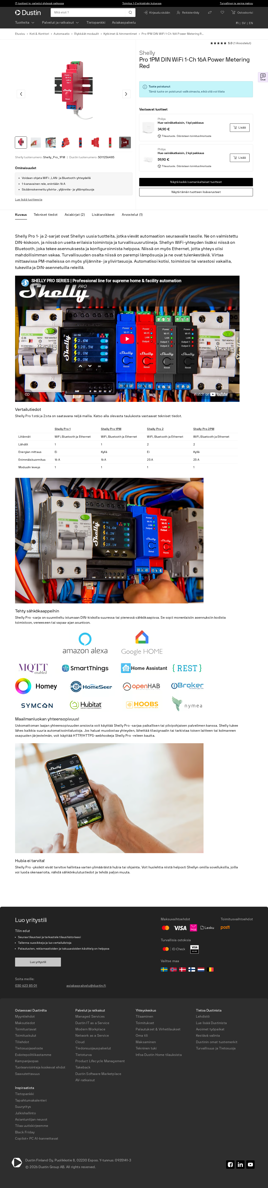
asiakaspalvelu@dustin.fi (86, 986)
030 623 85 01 (26, 986)
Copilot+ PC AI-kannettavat (36, 1138)
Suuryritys (23, 1107)
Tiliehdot (22, 1042)
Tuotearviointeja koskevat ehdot (40, 1067)
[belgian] (210, 970)
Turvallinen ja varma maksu (236, 3)
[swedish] (164, 970)
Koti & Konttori (39, 34)
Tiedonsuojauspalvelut (93, 1048)
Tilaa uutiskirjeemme (31, 1126)
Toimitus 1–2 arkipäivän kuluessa (141, 3)
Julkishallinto (25, 1113)
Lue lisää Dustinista (211, 1023)
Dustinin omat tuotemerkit (216, 1042)
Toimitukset (145, 1023)
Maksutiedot (25, 1023)
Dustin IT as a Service (92, 1023)
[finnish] (191, 970)
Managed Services (90, 1016)
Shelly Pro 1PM (111, 429)
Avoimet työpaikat (210, 1029)
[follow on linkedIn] (240, 1164)
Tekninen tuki (146, 1048)
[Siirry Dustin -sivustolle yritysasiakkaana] (28, 12)
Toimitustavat (26, 1029)
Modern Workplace (90, 1029)
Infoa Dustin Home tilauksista (159, 1055)
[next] (126, 94)
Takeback (83, 1067)
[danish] (182, 970)
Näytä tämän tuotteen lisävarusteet (196, 192)
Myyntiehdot (25, 1016)
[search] (130, 12)
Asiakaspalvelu (124, 22)
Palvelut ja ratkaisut (58, 22)
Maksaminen (146, 1042)
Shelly (147, 53)
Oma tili (142, 1036)
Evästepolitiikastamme (33, 1055)
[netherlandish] (201, 970)
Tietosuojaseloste (29, 1048)
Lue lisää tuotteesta (28, 199)
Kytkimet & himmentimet (120, 34)
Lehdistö (203, 1016)
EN (251, 23)
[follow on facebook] (230, 1164)
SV (244, 23)
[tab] (22, 215)
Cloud (80, 1042)
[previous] (21, 94)
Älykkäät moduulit (86, 34)
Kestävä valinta (208, 1036)
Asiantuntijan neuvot (31, 1119)
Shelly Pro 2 (155, 429)
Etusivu (20, 34)
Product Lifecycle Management (100, 1061)
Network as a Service (92, 1036)
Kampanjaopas (27, 1061)
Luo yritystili (38, 962)
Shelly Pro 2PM (203, 429)
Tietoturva (83, 1055)
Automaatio (62, 34)
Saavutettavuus (27, 1074)
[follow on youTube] (250, 1164)
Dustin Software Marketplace (98, 1074)
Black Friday (25, 1132)
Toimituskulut (25, 1036)
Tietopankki (95, 22)
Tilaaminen (144, 1016)
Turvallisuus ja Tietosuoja (216, 1048)
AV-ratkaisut (85, 1080)
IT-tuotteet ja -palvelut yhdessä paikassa (39, 3)
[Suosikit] (222, 12)
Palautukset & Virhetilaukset (158, 1029)
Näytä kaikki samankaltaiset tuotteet (196, 182)
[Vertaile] (210, 12)
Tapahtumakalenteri (31, 1100)
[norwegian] (173, 970)
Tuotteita (22, 22)
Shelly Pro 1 (63, 429)
